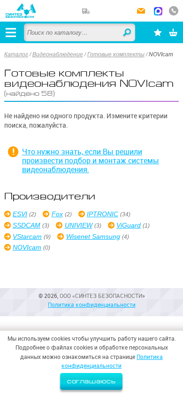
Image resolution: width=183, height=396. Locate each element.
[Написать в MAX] (158, 12)
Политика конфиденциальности (92, 304)
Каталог (16, 54)
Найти (128, 32)
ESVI (20, 214)
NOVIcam (27, 247)
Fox (57, 214)
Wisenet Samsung (93, 236)
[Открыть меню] (11, 32)
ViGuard (128, 225)
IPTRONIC (102, 214)
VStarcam (27, 236)
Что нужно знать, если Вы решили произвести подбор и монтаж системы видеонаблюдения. (90, 161)
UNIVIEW (78, 225)
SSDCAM (26, 225)
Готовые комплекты (116, 54)
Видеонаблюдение (57, 54)
